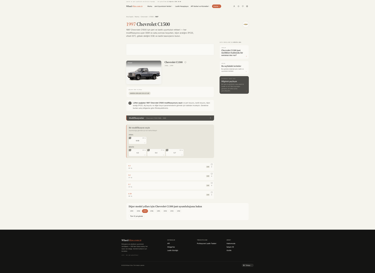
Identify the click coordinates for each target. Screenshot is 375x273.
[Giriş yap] (234, 6)
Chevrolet (144, 17)
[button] (170, 118)
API (168, 243)
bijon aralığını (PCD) (184, 33)
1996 (151, 211)
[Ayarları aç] (247, 6)
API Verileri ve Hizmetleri (200, 6)
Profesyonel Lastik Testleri (206, 243)
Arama (215, 6)
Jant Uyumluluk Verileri (162, 6)
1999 (131, 211)
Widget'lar (171, 247)
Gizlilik (229, 250)
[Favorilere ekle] (185, 62)
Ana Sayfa (129, 17)
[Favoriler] (243, 6)
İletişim (229, 247)
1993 (172, 211)
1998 (138, 211)
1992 (178, 211)
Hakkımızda (231, 243)
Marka (149, 6)
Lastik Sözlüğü (172, 250)
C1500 (151, 17)
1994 (165, 211)
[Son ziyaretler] (238, 6)
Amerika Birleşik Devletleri (139, 93)
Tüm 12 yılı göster (136, 216)
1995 (158, 211)
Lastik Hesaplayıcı (182, 6)
